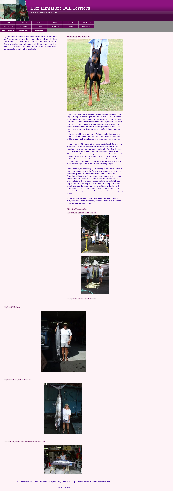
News (39, 22)
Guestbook (55, 26)
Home (8, 22)
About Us (23, 22)
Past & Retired (8, 26)
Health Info (23, 30)
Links (71, 26)
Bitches (70, 22)
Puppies (39, 26)
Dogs (55, 22)
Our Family (24, 26)
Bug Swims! (39, 30)
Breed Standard (8, 30)
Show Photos (86, 22)
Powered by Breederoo (63, 487)
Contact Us (86, 26)
